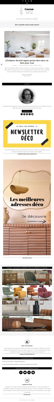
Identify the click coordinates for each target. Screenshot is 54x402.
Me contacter (27, 394)
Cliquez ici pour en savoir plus (27, 354)
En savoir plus (27, 111)
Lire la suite (27, 74)
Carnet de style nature (7, 361)
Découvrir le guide (27, 258)
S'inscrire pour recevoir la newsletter (27, 154)
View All (50, 332)
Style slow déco (29, 65)
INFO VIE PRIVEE (27, 346)
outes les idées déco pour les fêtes (28, 364)
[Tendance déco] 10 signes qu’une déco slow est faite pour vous (27, 61)
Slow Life (22, 65)
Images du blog (27, 384)
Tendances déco (37, 65)
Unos (25, 399)
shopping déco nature (19, 361)
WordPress (33, 399)
